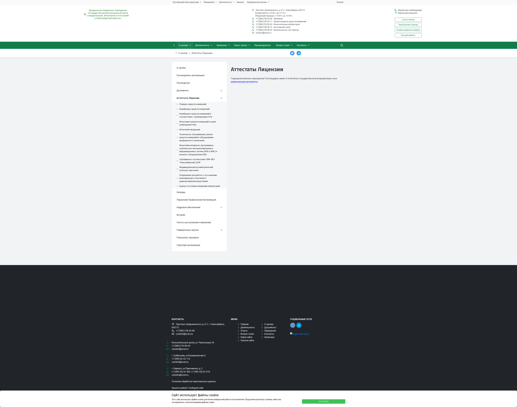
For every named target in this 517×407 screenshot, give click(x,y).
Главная (245, 324)
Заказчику (269, 337)
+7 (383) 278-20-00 (264, 19)
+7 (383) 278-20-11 (264, 21)
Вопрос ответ (247, 334)
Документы (270, 327)
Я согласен (324, 401)
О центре (268, 324)
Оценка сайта (247, 340)
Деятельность (248, 327)
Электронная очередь (408, 25)
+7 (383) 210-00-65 (264, 24)
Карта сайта (246, 337)
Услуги (244, 330)
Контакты (269, 334)
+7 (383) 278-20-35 (264, 30)
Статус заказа (408, 19)
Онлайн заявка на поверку (408, 30)
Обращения (270, 330)
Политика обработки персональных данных (194, 381)
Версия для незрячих (407, 13)
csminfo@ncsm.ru (263, 33)
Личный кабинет (408, 35)
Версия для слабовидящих (410, 10)
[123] (258, 289)
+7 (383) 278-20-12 (264, 27)
